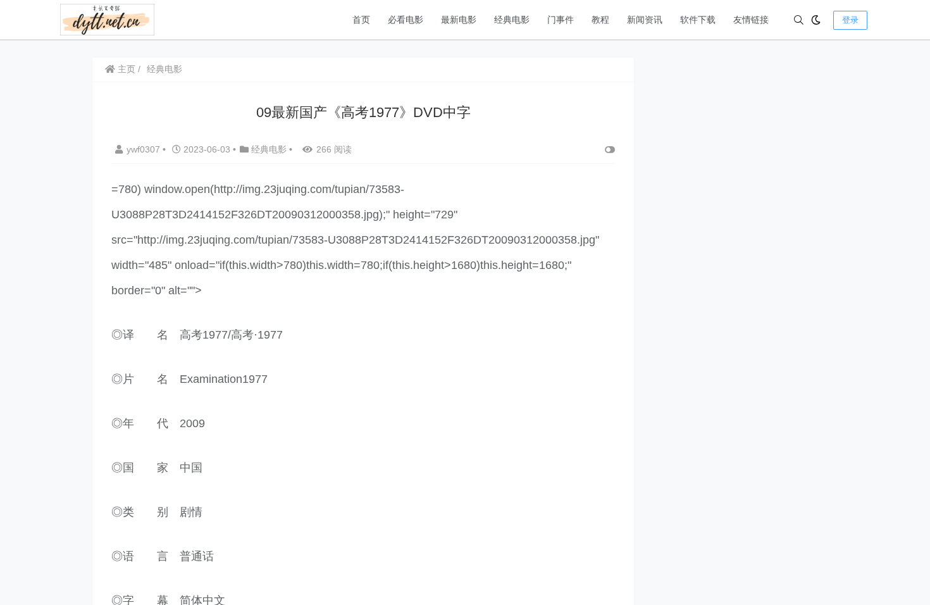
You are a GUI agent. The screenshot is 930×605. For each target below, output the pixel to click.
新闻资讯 (644, 20)
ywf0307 (145, 149)
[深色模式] (815, 20)
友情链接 (751, 20)
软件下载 (698, 20)
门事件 (560, 20)
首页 (361, 20)
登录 (850, 20)
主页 (125, 69)
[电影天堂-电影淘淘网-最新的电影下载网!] (107, 18)
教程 (600, 20)
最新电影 (458, 20)
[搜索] (798, 20)
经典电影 (512, 20)
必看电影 (405, 20)
